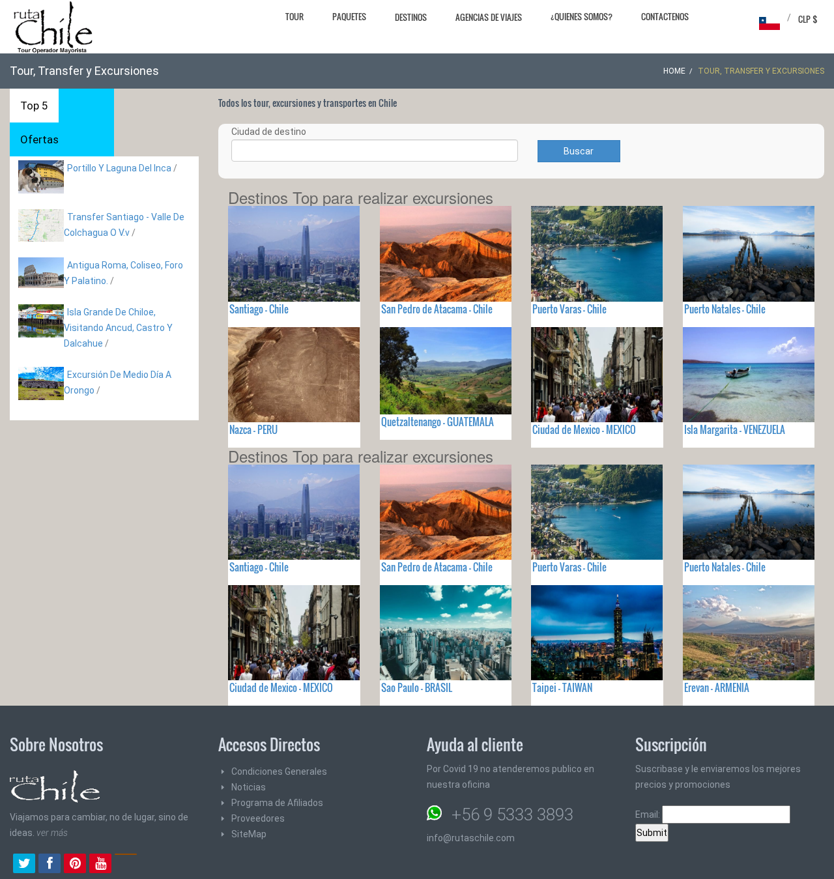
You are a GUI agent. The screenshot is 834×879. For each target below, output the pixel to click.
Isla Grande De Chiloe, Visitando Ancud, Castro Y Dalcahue (118, 328)
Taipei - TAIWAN (562, 687)
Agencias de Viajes (488, 16)
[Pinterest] (75, 865)
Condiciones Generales (279, 771)
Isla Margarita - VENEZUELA (734, 429)
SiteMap (248, 834)
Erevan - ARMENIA (716, 687)
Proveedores (258, 818)
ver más (52, 833)
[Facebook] (49, 865)
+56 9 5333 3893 (512, 814)
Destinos (411, 16)
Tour (294, 16)
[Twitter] (24, 865)
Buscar (579, 151)
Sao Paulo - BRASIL (416, 687)
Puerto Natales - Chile (725, 309)
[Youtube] (100, 865)
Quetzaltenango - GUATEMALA (437, 421)
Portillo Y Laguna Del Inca (119, 168)
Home (674, 71)
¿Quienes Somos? (581, 16)
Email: (648, 814)
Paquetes (349, 16)
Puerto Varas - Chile (569, 309)
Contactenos (665, 16)
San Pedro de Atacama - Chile (437, 309)
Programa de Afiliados (277, 803)
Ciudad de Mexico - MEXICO (584, 429)
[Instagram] (126, 865)
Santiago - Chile (259, 309)
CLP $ (808, 18)
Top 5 (34, 105)
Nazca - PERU (253, 429)
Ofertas (39, 139)
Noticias (248, 787)
